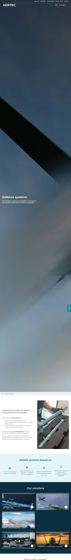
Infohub (66, 1)
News (61, 1)
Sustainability (50, 1)
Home (2, 393)
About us (36, 1)
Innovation (43, 1)
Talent (57, 1)
